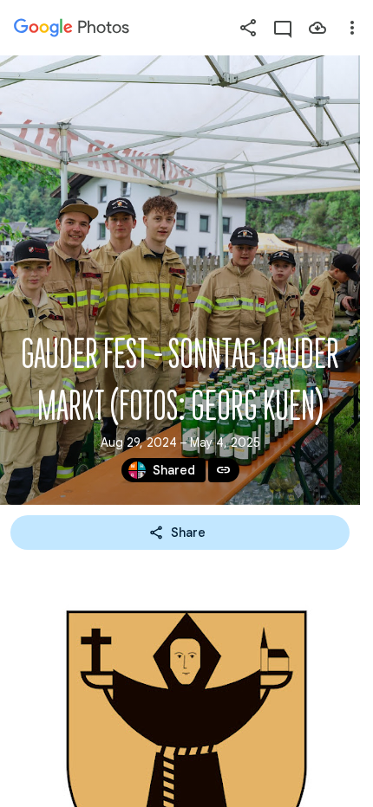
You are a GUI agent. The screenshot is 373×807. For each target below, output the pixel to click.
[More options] (352, 27)
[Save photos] (317, 27)
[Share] (248, 27)
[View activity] (282, 27)
